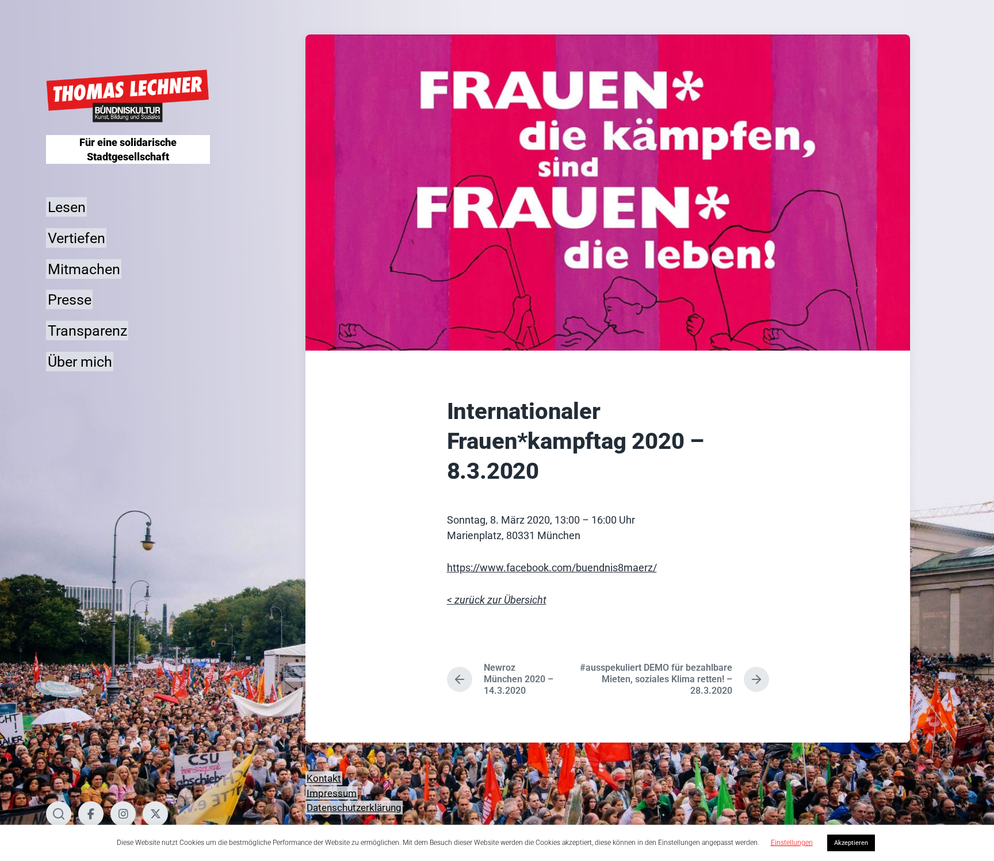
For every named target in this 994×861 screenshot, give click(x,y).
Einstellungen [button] (792, 843)
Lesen (67, 207)
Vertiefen (76, 237)
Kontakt (324, 778)
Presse (69, 299)
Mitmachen (84, 268)
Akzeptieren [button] (851, 843)
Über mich (80, 361)
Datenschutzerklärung (354, 807)
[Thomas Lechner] (128, 96)
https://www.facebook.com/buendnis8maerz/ (552, 568)
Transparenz (87, 330)
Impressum (332, 792)
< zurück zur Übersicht (496, 600)
